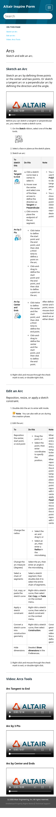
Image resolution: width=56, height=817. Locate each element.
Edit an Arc (10, 35)
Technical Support (43, 803)
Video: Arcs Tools (13, 39)
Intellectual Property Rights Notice (20, 803)
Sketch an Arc (11, 31)
